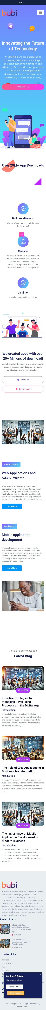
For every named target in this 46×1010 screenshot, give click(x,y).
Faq (3, 967)
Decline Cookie (16, 993)
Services (5, 960)
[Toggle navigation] (40, 12)
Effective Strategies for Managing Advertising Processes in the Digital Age (20, 701)
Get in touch (23, 87)
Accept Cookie (14, 987)
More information (14, 980)
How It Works (7, 963)
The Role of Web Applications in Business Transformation (21, 942)
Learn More (12, 506)
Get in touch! (25, 389)
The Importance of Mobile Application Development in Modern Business (20, 837)
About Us (25, 380)
